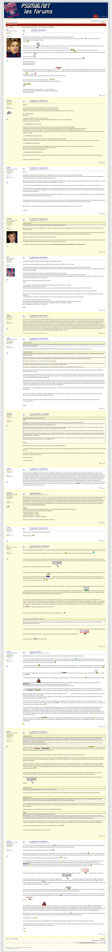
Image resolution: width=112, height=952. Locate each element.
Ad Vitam (9, 100)
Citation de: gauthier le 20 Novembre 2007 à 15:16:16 (34, 418)
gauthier (75, 18)
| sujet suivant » (102, 21)
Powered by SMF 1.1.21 (9, 947)
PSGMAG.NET (11, 948)
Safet (8, 257)
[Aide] (99, 15)
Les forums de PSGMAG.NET (12, 18)
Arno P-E (71, 18)
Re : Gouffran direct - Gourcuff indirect (38, 100)
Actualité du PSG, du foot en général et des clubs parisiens (31, 18)
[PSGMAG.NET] (104, 15)
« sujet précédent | (94, 21)
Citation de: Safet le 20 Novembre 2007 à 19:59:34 (33, 619)
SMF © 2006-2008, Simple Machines (20, 947)
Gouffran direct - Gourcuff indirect (84, 18)
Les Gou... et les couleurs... (35, 651)
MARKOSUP (67, 18)
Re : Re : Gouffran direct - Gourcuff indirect (39, 414)
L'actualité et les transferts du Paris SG (51, 18)
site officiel (36, 497)
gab (7, 29)
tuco (8, 545)
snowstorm (9, 218)
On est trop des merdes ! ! (36, 493)
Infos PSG (29, 947)
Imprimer (103, 22)
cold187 (8, 315)
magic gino (9, 413)
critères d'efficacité (33, 519)
